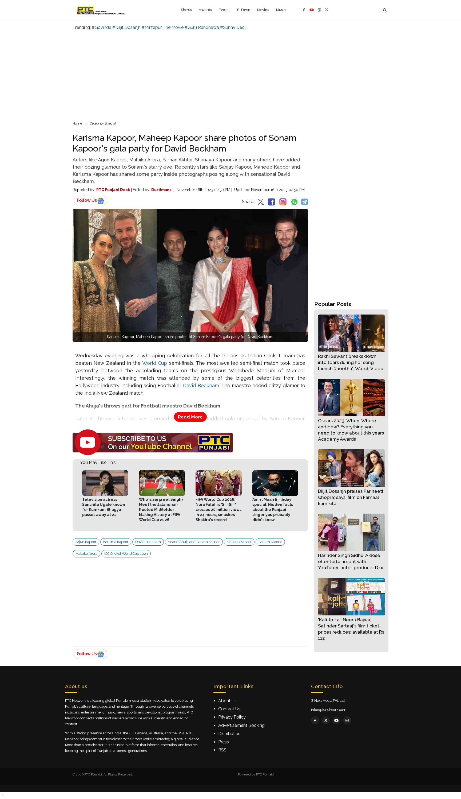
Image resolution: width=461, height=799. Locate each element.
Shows (186, 10)
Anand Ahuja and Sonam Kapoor (194, 542)
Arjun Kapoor (85, 542)
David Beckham (201, 385)
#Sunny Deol (233, 27)
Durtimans (161, 190)
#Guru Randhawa (202, 27)
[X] (326, 9)
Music (281, 10)
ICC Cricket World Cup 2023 (126, 554)
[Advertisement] (230, 74)
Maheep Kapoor (239, 542)
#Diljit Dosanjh (126, 27)
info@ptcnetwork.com (328, 710)
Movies (263, 10)
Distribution (229, 733)
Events (224, 10)
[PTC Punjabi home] (101, 10)
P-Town (243, 10)
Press (223, 741)
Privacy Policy (232, 717)
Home (77, 123)
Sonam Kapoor (270, 542)
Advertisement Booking (241, 725)
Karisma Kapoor (115, 542)
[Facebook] (304, 10)
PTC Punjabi (265, 774)
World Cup (154, 363)
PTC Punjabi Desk (113, 190)
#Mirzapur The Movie (163, 27)
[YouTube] (311, 10)
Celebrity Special (103, 123)
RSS (222, 750)
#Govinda (101, 27)
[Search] (384, 10)
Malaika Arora (86, 554)
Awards (205, 10)
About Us (227, 700)
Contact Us (229, 708)
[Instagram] (319, 10)
